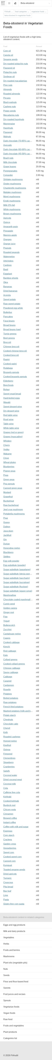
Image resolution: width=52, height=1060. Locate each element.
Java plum (8, 531)
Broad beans (9, 325)
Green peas (8, 479)
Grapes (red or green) (13, 432)
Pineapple (8, 231)
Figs (5, 617)
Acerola (7, 295)
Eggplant (7, 274)
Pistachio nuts (10, 72)
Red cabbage (9, 651)
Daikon (6, 527)
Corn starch (8, 835)
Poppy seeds (9, 111)
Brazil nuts (8, 158)
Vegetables (8, 937)
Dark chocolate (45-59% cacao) (18, 154)
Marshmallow (9, 595)
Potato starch (9, 715)
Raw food (7, 1019)
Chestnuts (8, 719)
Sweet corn (8, 852)
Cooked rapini (10, 364)
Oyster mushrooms (12, 184)
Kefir (5, 732)
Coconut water (10, 775)
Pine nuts (7, 85)
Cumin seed (9, 604)
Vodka (6, 449)
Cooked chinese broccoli (15, 351)
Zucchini (7, 629)
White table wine (11, 428)
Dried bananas (10, 291)
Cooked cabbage (11, 642)
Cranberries (9, 767)
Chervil (6, 728)
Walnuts (7, 136)
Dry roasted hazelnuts (13, 119)
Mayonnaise (9, 124)
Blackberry (8, 552)
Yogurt (6, 621)
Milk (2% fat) (9, 205)
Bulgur (6, 389)
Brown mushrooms (12, 214)
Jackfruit (7, 535)
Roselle (7, 689)
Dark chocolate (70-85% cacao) (18, 141)
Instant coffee (9, 822)
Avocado (7, 145)
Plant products (10, 1032)
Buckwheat (8, 501)
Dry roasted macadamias (15, 81)
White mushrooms (11, 209)
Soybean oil (9, 76)
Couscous (8, 882)
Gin (5, 539)
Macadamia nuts (11, 115)
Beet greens (9, 338)
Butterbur (7, 312)
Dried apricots (10, 874)
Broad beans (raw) (12, 329)
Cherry (6, 445)
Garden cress (9, 844)
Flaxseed (7, 132)
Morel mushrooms (11, 196)
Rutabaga (8, 368)
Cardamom (8, 685)
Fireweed (7, 754)
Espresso (7, 831)
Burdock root (9, 805)
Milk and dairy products (14, 931)
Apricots (7, 218)
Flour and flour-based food (15, 981)
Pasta (6, 899)
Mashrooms (8, 956)
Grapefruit (8, 497)
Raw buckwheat (11, 505)
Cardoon (7, 265)
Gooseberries (9, 848)
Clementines (9, 758)
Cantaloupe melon (12, 634)
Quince (6, 222)
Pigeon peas (9, 471)
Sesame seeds (10, 59)
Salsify (6, 771)
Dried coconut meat (12, 779)
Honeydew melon (11, 548)
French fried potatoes (13, 707)
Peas (5, 475)
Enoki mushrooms (11, 201)
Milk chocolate (10, 162)
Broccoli (7, 342)
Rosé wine (8, 419)
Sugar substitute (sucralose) (16, 582)
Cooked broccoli (11, 355)
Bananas (7, 286)
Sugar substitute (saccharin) (16, 578)
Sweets (6, 988)
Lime (5, 895)
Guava (6, 522)
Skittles (6, 557)
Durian (6, 544)
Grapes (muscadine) (13, 436)
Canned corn (9, 861)
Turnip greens (9, 334)
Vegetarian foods (11, 1007)
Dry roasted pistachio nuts (15, 64)
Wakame (7, 454)
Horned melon (10, 741)
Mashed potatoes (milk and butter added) (22, 711)
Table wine (8, 424)
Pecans (7, 98)
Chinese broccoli (11, 346)
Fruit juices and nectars (14, 994)
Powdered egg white (13, 308)
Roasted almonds (11, 94)
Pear (5, 518)
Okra (5, 282)
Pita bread (8, 887)
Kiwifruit (7, 745)
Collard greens (10, 659)
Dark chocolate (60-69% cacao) (18, 149)
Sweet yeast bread (12, 394)
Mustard (7, 492)
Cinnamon (8, 814)
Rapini (6, 359)
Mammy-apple (10, 235)
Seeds (6, 975)
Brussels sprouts (11, 372)
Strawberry (8, 762)
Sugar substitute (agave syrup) (17, 591)
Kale (5, 655)
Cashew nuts (9, 106)
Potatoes (7, 694)
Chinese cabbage (11, 668)
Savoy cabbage (10, 672)
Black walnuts (10, 102)
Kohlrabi (7, 797)
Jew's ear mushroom (13, 509)
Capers (6, 638)
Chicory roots (9, 809)
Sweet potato (9, 299)
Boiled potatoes (10, 698)
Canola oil (8, 55)
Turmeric (7, 878)
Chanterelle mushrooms (14, 188)
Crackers (7, 839)
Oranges (7, 239)
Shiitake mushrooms (13, 179)
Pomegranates (10, 171)
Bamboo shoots (10, 278)
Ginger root (8, 612)
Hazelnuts (8, 128)
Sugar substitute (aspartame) (17, 569)
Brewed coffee (10, 818)
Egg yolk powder (11, 561)
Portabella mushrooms (14, 514)
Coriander (8, 175)
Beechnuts (8, 385)
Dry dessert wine (11, 411)
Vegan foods (9, 1013)
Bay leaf (7, 891)
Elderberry (8, 381)
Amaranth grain (10, 226)
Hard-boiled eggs (11, 398)
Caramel (7, 681)
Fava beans (9, 321)
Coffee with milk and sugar (15, 827)
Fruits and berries (11, 950)
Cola (5, 788)
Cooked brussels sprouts (15, 376)
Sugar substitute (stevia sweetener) (20, 574)
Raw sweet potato (11, 304)
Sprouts (7, 1000)
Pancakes (8, 316)
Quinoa (6, 749)
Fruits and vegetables (13, 1026)
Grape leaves (9, 166)
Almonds (7, 89)
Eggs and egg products (14, 925)
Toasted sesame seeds (14, 869)
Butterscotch (9, 625)
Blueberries (8, 466)
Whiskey (7, 441)
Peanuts (7, 248)
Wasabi (6, 402)
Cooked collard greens (14, 664)
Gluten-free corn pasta (13, 904)
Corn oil (7, 51)
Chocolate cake (10, 724)
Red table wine (10, 415)
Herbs (6, 944)
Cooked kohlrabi (11, 801)
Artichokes (8, 261)
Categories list (10, 1038)
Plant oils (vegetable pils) (15, 963)
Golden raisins (10, 608)
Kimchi (6, 647)
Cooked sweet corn (12, 857)
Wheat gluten (9, 462)
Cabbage (7, 677)
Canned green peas (12, 488)
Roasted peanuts (11, 252)
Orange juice (9, 244)
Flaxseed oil (9, 68)
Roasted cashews (11, 737)
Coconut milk (9, 784)
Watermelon (9, 256)
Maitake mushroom (12, 192)
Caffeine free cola (11, 792)
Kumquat (7, 865)
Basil (5, 269)
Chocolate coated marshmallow (18, 599)
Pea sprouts (9, 484)
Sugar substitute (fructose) (15, 587)
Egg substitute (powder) (14, 565)
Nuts (5, 969)
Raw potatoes (9, 702)
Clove (6, 458)
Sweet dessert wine (12, 406)
